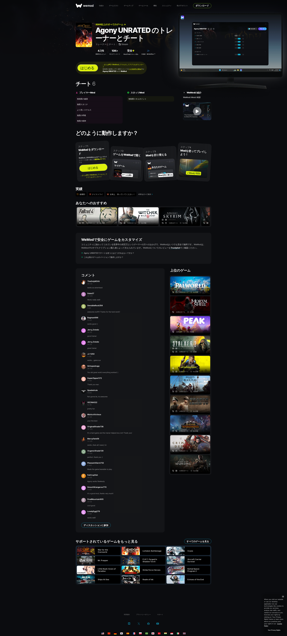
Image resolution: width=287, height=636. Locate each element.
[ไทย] (184, 633)
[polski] (140, 633)
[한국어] (121, 633)
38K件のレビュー (100, 54)
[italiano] (178, 633)
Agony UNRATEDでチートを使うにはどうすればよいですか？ (109, 253)
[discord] (129, 623)
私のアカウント (182, 6)
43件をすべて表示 (144, 194)
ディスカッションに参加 (96, 525)
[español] (127, 633)
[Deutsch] (115, 633)
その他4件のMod (135, 69)
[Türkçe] (159, 633)
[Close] (283, 596)
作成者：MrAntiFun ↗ (148, 54)
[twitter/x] (139, 624)
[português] (146, 633)
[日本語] (153, 633)
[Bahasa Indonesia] (171, 633)
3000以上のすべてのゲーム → (110, 24)
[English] (102, 633)
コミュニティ (166, 6)
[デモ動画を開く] (197, 111)
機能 (155, 6)
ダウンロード (202, 5)
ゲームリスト (113, 6)
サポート (160, 614)
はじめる (87, 68)
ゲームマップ (128, 6)
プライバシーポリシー (143, 614)
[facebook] (148, 624)
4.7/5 (101, 50)
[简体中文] (109, 633)
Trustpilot (175, 248)
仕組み (101, 6)
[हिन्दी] (165, 633)
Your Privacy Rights (274, 630)
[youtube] (157, 624)
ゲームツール (143, 6)
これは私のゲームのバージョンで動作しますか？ (103, 257)
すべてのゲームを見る (198, 541)
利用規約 (127, 614)
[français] (134, 633)
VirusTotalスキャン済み (130, 54)
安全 (129, 50)
